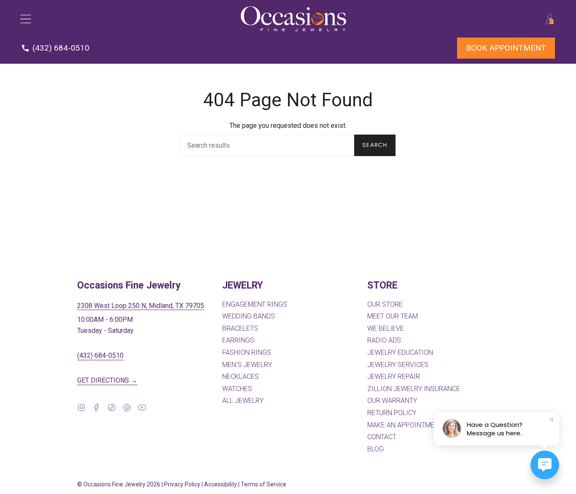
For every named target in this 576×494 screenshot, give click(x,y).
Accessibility (220, 484)
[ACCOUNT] (550, 19)
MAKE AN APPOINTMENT (405, 425)
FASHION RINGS (246, 352)
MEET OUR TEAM (392, 316)
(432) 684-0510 (100, 355)
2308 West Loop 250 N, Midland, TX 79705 (140, 306)
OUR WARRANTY (392, 401)
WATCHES (237, 389)
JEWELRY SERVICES (397, 365)
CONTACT (381, 437)
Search (375, 145)
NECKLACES (240, 377)
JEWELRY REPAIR (393, 377)
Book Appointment (506, 48)
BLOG (375, 449)
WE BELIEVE (385, 328)
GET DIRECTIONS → (107, 380)
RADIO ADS (384, 340)
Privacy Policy (182, 484)
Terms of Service (263, 484)
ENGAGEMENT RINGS (254, 304)
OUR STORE (385, 304)
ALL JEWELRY (243, 401)
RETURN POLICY (391, 413)
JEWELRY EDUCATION (400, 352)
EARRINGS (238, 340)
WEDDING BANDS (248, 316)
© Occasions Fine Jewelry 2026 (118, 484)
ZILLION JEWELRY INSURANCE (413, 389)
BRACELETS (240, 328)
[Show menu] (25, 19)
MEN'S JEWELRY (247, 365)
